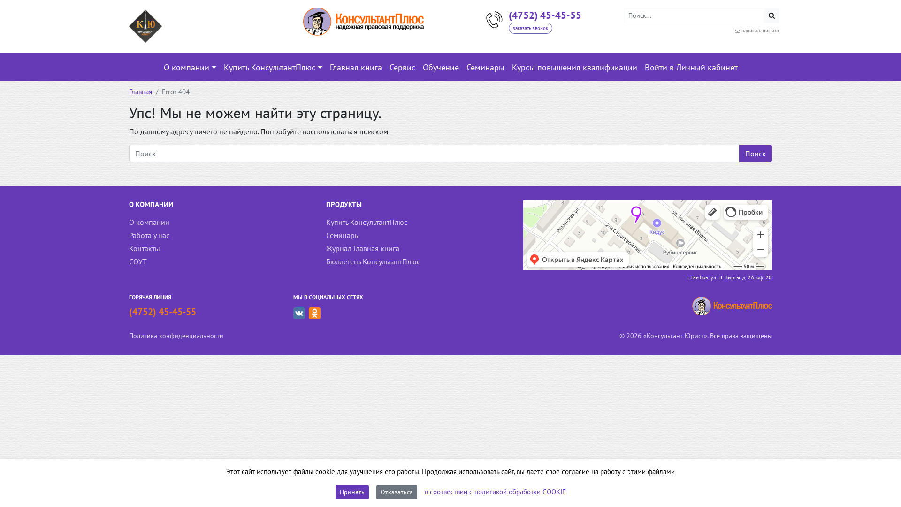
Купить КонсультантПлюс (366, 222)
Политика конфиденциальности (176, 335)
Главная (140, 91)
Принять (352, 492)
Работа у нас (149, 235)
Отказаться (397, 492)
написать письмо (760, 30)
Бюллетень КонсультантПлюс (373, 261)
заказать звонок (530, 28)
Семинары (343, 235)
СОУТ (138, 261)
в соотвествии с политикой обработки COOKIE (495, 491)
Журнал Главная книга (362, 248)
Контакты (144, 248)
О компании (149, 222)
